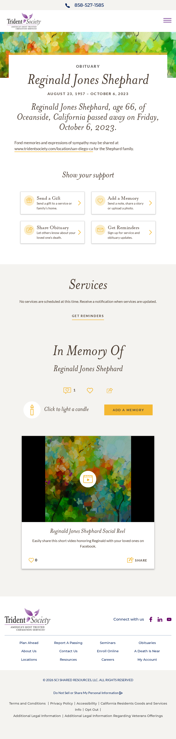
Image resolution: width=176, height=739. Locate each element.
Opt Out (92, 710)
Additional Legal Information (37, 716)
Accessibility (87, 703)
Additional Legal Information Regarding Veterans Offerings (114, 716)
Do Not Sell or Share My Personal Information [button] (86, 693)
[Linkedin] (160, 619)
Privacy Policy (61, 703)
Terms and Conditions (27, 703)
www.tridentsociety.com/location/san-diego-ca (53, 148)
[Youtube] (169, 619)
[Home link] (24, 20)
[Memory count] (67, 389)
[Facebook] (150, 619)
